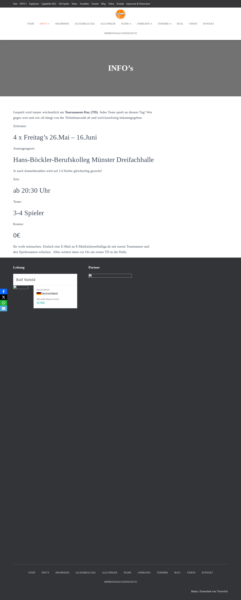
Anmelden (84, 3)
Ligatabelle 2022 (48, 3)
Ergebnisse (34, 3)
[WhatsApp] (3, 303)
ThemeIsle (222, 591)
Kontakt (120, 3)
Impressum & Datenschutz (138, 3)
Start (15, 3)
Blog (103, 3)
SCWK (41, 303)
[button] (49, 23)
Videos (111, 3)
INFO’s (23, 3)
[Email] (3, 308)
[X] (3, 297)
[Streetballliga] (120, 14)
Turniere (95, 3)
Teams (74, 3)
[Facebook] (3, 291)
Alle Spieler (64, 3)
